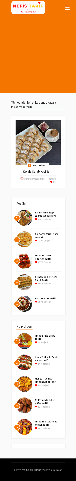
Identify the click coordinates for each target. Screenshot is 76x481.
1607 (40, 219)
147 (39, 428)
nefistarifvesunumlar (34, 179)
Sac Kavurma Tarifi (45, 298)
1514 (40, 283)
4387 (40, 241)
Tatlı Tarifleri (39, 165)
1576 (40, 262)
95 (38, 342)
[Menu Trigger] (67, 7)
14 (54, 182)
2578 (40, 302)
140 (39, 364)
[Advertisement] (38, 55)
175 (39, 407)
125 (39, 385)
